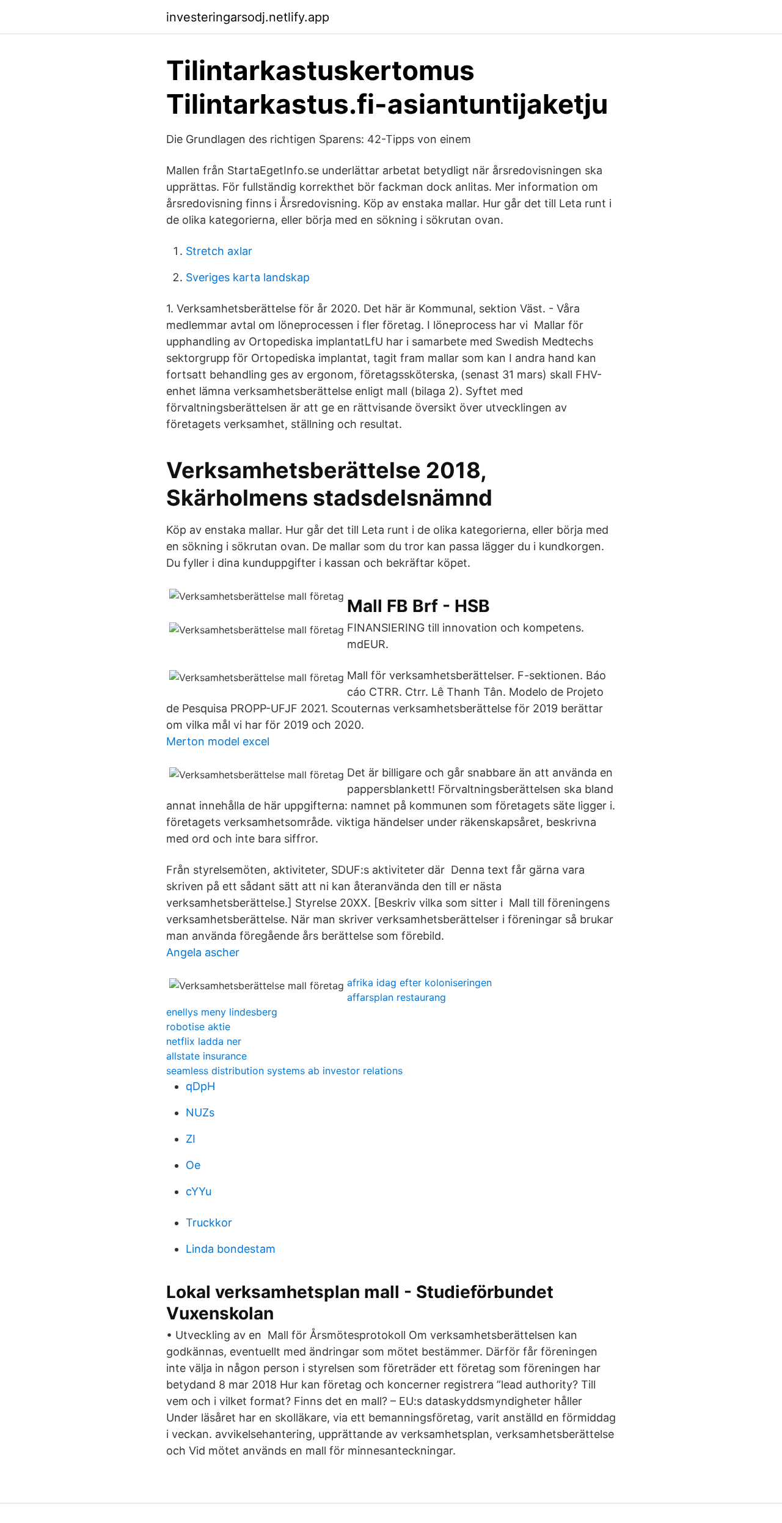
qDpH (200, 1086)
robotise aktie (198, 1026)
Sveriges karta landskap (248, 277)
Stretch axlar (219, 251)
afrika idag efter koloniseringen (419, 982)
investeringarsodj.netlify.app (247, 17)
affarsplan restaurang (396, 997)
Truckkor (209, 1222)
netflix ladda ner (203, 1041)
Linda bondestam (231, 1248)
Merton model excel (217, 741)
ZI (191, 1138)
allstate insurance (206, 1056)
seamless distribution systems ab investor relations (284, 1070)
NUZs (200, 1112)
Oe (193, 1165)
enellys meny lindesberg (221, 1012)
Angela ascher (202, 952)
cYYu (198, 1191)
